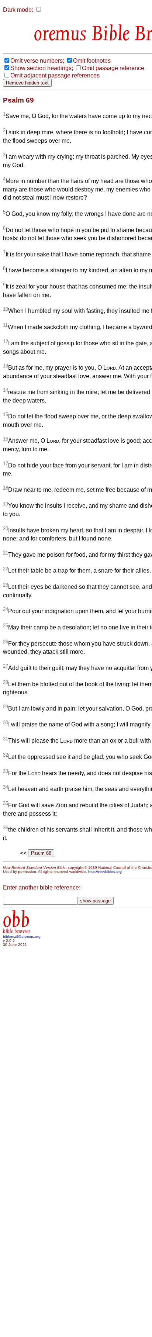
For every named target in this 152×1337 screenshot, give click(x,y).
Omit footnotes (92, 61)
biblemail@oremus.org (22, 936)
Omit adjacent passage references (55, 75)
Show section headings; (41, 68)
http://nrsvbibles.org (105, 872)
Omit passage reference (113, 68)
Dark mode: (18, 10)
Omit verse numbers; (37, 61)
